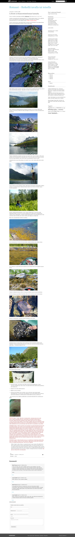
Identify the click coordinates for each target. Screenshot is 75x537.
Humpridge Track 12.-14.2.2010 (53, 44)
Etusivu (19, 1)
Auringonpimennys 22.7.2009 (53, 52)
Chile (53, 107)
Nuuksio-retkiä (50, 19)
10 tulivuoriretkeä (51, 31)
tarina (55, 49)
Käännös (51, 83)
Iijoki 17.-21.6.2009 (51, 68)
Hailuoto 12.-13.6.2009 (52, 66)
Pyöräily (58, 111)
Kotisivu (19, 514)
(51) (51, 76)
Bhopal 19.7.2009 (51, 50)
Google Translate (51, 13)
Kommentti (12, 518)
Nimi (11, 506)
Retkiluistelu (61, 111)
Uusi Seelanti (52, 113)
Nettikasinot (23, 1)
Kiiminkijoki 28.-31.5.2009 (52, 63)
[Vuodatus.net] (12, 535)
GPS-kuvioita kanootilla (52, 22)
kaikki (52, 27)
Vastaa (13, 474)
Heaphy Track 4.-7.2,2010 (52, 43)
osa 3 (41, 16)
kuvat (58, 49)
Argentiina (50, 107)
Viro (57, 113)
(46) (51, 78)
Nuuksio (61, 109)
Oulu (55, 111)
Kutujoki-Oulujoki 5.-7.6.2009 (53, 64)
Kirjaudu (53, 1)
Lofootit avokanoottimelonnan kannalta (24, 13)
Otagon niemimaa (51, 111)
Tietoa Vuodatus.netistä (31, 535)
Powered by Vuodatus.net (62, 535)
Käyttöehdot (41, 535)
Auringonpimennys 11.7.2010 (53, 35)
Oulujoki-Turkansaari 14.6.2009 (53, 67)
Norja (16, 456)
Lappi (64, 107)
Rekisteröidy (34, 1)
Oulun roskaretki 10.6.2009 (52, 65)
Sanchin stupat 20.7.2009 (52, 51)
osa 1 (36, 16)
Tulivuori (63, 111)
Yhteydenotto (46, 535)
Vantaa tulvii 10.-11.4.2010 (52, 23)
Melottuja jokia (52, 109)
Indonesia (58, 107)
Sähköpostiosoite (16, 510)
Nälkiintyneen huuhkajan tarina (53, 24)
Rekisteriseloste (37, 535)
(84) (51, 77)
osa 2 (38, 16)
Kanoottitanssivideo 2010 (52, 20)
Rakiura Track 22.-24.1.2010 (53, 42)
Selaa (29, 1)
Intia (62, 107)
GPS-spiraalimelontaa (51, 21)
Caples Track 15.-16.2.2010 (52, 45)
